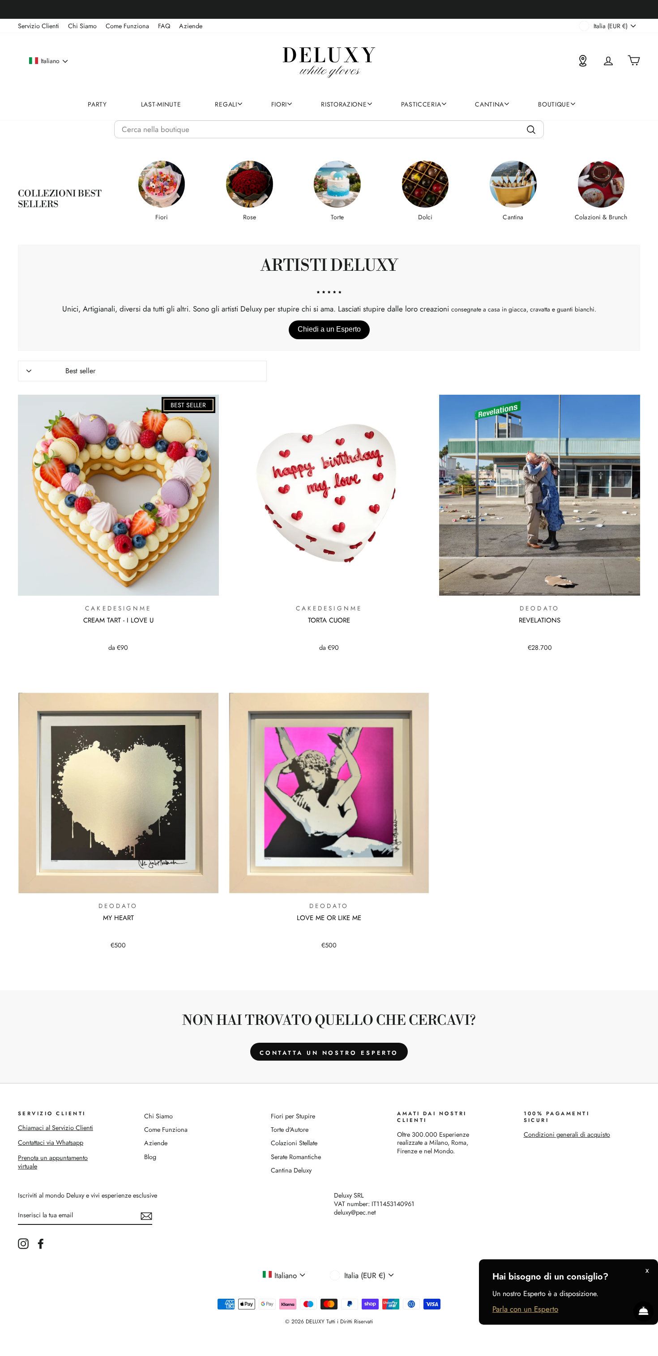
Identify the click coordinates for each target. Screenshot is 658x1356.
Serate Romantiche (296, 1156)
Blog (150, 1156)
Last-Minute (161, 104)
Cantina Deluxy (291, 1170)
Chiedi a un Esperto (329, 329)
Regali (226, 104)
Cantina (489, 104)
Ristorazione (344, 104)
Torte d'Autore (289, 1129)
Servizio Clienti (38, 25)
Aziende (190, 25)
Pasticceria (421, 104)
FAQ (164, 25)
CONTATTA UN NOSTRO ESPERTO (329, 1053)
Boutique (554, 104)
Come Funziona (127, 25)
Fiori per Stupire (293, 1116)
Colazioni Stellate (294, 1143)
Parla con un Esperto (525, 1309)
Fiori (279, 104)
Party (97, 104)
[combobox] (329, 129)
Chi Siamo (82, 25)
